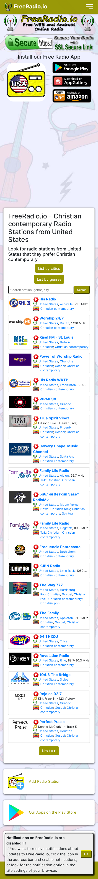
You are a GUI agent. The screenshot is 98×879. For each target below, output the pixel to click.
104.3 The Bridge (55, 674)
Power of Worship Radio (61, 356)
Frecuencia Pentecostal (60, 547)
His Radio (47, 299)
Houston (66, 731)
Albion (64, 475)
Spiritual (67, 513)
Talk (43, 480)
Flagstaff (66, 528)
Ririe (63, 660)
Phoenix (65, 427)
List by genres (49, 279)
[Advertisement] (49, 155)
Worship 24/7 (51, 318)
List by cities (49, 268)
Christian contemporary (57, 308)
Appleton (66, 618)
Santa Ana (67, 456)
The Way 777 (51, 585)
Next (49, 750)
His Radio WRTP (53, 380)
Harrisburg (67, 590)
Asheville (66, 304)
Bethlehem (67, 551)
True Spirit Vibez (54, 418)
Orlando (65, 404)
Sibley (64, 679)
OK (86, 854)
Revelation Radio (54, 655)
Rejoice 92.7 (50, 693)
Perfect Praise (52, 721)
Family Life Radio (54, 470)
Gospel (60, 366)
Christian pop (49, 603)
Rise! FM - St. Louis (56, 337)
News (44, 509)
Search (81, 290)
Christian (46, 347)
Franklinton (68, 385)
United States (48, 304)
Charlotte (66, 361)
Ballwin (65, 342)
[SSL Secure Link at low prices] (49, 43)
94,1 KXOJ (48, 636)
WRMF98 (47, 399)
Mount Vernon (70, 504)
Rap (43, 594)
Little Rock (67, 570)
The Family (49, 613)
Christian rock (60, 509)
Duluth (64, 323)
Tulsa (63, 641)
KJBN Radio (49, 566)
